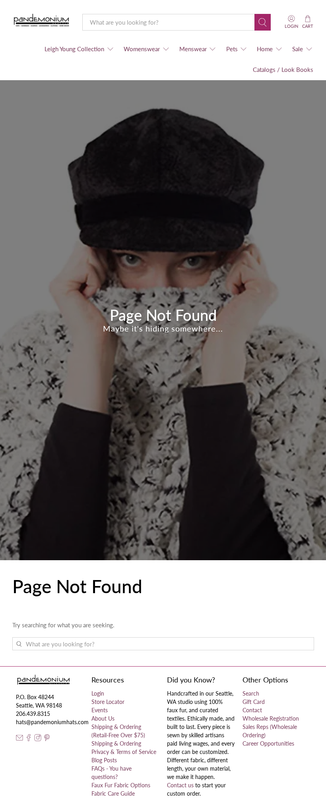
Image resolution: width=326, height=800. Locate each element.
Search (251, 693)
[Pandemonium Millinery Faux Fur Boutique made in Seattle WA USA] (41, 22)
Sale (297, 48)
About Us (102, 718)
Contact (252, 710)
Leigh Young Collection (74, 48)
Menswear (193, 48)
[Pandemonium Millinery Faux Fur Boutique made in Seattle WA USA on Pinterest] (46, 739)
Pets (232, 48)
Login (97, 693)
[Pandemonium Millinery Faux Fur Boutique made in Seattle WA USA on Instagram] (37, 739)
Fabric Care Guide (113, 793)
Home (265, 48)
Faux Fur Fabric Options (120, 785)
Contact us (180, 785)
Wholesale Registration (271, 718)
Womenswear (142, 48)
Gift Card (254, 701)
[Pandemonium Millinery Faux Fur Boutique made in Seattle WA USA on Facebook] (28, 739)
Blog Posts (104, 760)
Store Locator (107, 701)
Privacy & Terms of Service (123, 751)
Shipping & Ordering (116, 743)
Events (99, 710)
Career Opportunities (268, 743)
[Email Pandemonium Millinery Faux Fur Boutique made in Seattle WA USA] (19, 739)
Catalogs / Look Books (283, 69)
